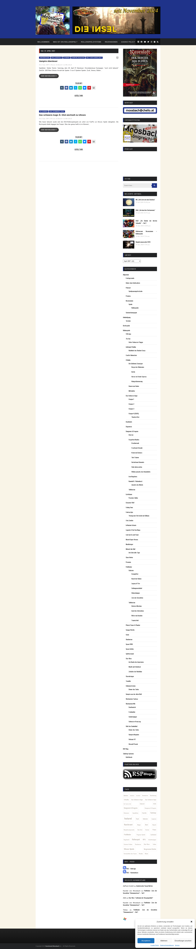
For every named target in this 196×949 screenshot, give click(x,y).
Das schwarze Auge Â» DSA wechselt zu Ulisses (62, 115)
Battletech (129, 757)
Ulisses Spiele (129, 849)
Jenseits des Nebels (137, 485)
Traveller (128, 681)
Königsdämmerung (137, 381)
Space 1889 (129, 644)
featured (128, 818)
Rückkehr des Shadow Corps (137, 350)
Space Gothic (130, 649)
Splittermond (130, 653)
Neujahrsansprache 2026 (143, 242)
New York (140, 830)
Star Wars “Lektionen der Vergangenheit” (141, 898)
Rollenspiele (57, 57)
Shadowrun (129, 639)
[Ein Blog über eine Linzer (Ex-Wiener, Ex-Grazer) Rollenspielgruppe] (53, 34)
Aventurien (145, 795)
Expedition (135, 813)
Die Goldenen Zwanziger (136, 363)
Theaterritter (135, 417)
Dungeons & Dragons (132, 431)
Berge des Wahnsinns (137, 367)
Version (177, 945)
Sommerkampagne (131, 312)
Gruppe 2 (131, 404)
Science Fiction (128, 844)
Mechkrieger (129, 544)
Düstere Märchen (136, 606)
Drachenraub (135, 443)
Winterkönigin (135, 593)
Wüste (146, 854)
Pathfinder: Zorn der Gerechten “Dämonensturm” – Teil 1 (140, 891)
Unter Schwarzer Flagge (136, 342)
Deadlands (129, 422)
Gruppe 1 (131, 399)
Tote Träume (135, 457)
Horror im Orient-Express (139, 376)
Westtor (141, 854)
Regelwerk (126, 840)
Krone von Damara (136, 452)
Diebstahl (142, 804)
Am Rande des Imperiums (136, 662)
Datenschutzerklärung (167, 945)
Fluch (137, 819)
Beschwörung (153, 795)
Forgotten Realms (134, 439)
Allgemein (44, 111)
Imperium (154, 819)
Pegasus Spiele (141, 835)
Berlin (133, 372)
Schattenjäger (133, 716)
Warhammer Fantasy (132, 699)
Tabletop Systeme (128, 753)
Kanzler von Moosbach (65, 65)
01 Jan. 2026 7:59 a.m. (143, 245)
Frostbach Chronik (136, 448)
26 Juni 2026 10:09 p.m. (143, 226)
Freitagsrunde (130, 278)
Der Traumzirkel (127, 804)
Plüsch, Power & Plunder (133, 625)
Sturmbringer (130, 676)
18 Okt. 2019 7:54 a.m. (143, 236)
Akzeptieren (145, 941)
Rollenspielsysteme (91, 42)
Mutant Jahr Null (130, 549)
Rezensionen (111, 42)
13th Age (128, 334)
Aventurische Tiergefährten (144, 886)
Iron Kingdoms (133, 476)
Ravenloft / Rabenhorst (135, 481)
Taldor (154, 844)
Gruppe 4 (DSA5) (134, 413)
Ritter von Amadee (136, 615)
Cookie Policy (155, 945)
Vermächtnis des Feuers (130, 854)
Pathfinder (129, 567)
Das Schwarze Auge (57, 111)
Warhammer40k (130, 703)
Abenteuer (126, 795)
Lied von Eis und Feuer (132, 534)
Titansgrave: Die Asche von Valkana (139, 515)
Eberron (131, 435)
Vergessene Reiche (150, 849)
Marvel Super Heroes (132, 539)
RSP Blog (125, 749)
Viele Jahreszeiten (136, 467)
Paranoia (128, 562)
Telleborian (132, 489)
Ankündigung (45, 57)
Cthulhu (128, 360)
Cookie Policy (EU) (130, 42)
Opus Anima (129, 557)
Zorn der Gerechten (137, 597)
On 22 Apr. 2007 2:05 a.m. (47, 119)
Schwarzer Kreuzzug (135, 721)
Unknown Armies (131, 686)
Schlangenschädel (136, 588)
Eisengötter (134, 574)
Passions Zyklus (133, 498)
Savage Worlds (130, 630)
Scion (127, 634)
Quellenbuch (153, 835)
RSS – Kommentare (132, 872)
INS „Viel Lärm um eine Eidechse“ (145, 199)
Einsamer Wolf (130, 502)
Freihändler (132, 712)
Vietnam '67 (132, 739)
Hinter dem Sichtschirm (133, 283)
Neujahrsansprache (129, 830)
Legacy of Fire (135, 583)
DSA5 (154, 804)
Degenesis (129, 426)
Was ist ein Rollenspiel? (65, 42)
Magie (139, 825)
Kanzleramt (128, 824)
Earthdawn (129, 494)
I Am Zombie (129, 520)
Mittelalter (132, 391)
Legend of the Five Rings (133, 530)
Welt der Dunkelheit (94, 57)
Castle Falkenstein (131, 355)
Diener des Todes (134, 689)
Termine (67, 57)
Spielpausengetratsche (135, 291)
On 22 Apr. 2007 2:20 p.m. (47, 65)
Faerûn (144, 813)
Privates (128, 296)
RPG (144, 839)
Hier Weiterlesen (48, 76)
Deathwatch (132, 707)
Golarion (131, 570)
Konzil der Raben (136, 578)
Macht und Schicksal (135, 667)
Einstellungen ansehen (183, 941)
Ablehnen (163, 941)
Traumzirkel (134, 620)
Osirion (147, 830)
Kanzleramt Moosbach (52, 946)
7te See (128, 338)
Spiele (130, 304)
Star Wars (129, 658)
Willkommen (43, 42)
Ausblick (138, 795)
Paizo (154, 829)
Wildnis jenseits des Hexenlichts (140, 471)
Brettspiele (126, 325)
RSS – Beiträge (131, 868)
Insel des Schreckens (137, 611)
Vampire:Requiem (78, 57)
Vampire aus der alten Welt (134, 694)
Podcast (128, 287)
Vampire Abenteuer (48, 61)
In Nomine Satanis (131, 525)
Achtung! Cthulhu (131, 347)
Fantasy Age (129, 512)
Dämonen (126, 813)
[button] (191, 922)
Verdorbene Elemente (137, 462)
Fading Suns (129, 507)
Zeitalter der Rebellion (135, 671)
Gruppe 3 (131, 408)
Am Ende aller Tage (134, 552)
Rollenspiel (136, 839)
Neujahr (154, 825)
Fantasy (153, 812)
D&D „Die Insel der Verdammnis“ (145, 210)
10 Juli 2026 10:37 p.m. (143, 213)
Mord (146, 825)
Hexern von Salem (134, 386)
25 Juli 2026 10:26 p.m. (143, 202)
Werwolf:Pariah (133, 744)
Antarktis (132, 795)
